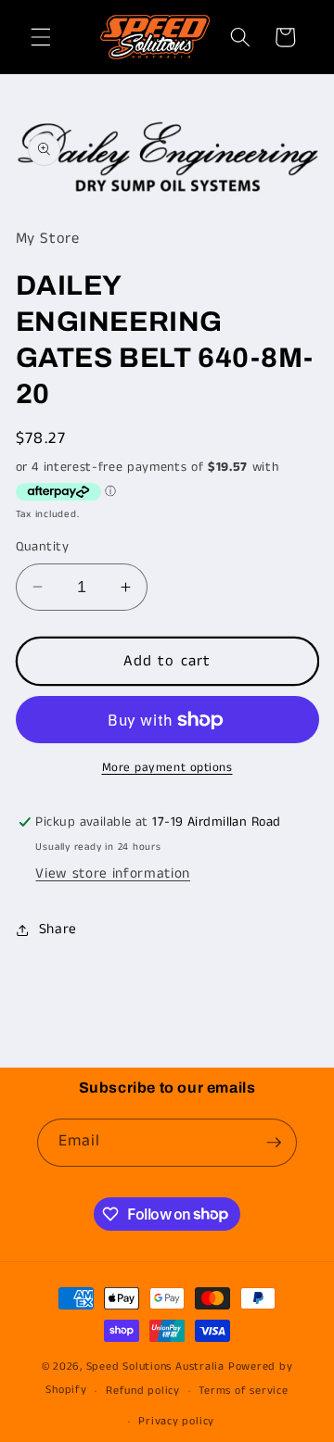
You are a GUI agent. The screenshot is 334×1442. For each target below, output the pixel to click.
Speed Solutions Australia (155, 1366)
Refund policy (143, 1390)
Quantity (43, 547)
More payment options (167, 768)
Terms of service (243, 1390)
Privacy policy (176, 1421)
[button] (41, 37)
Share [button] (58, 929)
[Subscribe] (273, 1143)
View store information (112, 874)
